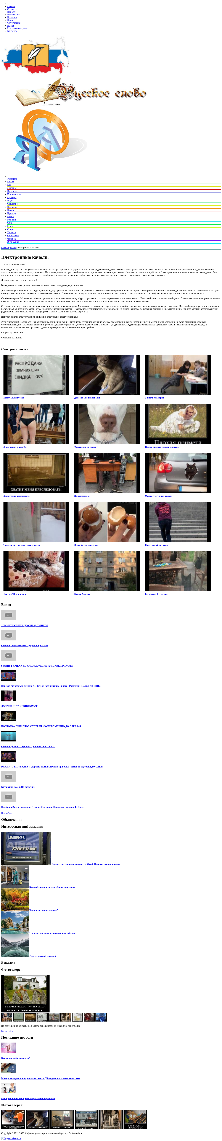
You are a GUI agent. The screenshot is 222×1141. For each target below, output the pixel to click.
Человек (11, 238)
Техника (11, 232)
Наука (10, 200)
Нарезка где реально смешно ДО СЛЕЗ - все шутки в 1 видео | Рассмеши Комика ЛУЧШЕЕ (51, 686)
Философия (13, 235)
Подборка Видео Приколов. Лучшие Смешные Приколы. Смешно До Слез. (42, 807)
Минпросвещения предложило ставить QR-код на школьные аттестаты (40, 1078)
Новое (10, 20)
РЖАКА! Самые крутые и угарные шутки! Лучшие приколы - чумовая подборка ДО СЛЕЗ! (52, 766)
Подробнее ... (8, 813)
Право (10, 210)
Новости (11, 12)
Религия (11, 219)
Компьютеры (14, 194)
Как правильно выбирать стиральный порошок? (28, 1098)
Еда (9, 184)
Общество (12, 203)
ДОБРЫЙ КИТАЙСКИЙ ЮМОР (19, 706)
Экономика (13, 242)
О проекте (12, 9)
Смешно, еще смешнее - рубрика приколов (24, 645)
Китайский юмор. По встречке (18, 787)
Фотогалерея (13, 22)
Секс (9, 223)
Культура (11, 197)
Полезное (12, 17)
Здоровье (12, 188)
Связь (10, 226)
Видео (10, 25)
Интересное (13, 14)
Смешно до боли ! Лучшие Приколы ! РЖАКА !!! (28, 746)
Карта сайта (7, 1031)
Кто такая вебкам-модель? (16, 1058)
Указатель (12, 179)
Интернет (12, 191)
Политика (12, 207)
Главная (11, 6)
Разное (10, 216)
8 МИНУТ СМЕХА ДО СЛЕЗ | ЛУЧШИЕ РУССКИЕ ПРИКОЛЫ (37, 665)
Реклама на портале (17, 28)
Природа (11, 213)
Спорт (10, 229)
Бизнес (10, 181)
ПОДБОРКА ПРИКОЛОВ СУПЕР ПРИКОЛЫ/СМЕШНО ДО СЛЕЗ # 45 (41, 726)
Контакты (12, 31)
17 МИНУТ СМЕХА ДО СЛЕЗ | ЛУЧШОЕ (24, 625)
